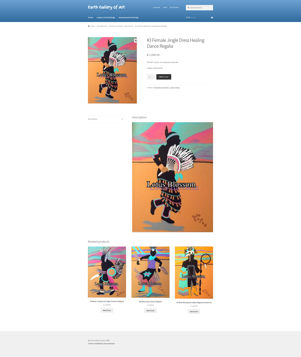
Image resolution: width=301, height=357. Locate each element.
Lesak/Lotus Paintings (106, 17)
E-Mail (165, 7)
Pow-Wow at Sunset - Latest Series (121, 26)
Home (90, 17)
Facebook (156, 7)
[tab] (106, 119)
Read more (107, 310)
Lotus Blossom (102, 26)
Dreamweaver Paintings (128, 17)
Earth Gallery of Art (106, 7)
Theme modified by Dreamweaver (101, 343)
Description (92, 119)
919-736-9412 (174, 7)
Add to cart (163, 77)
